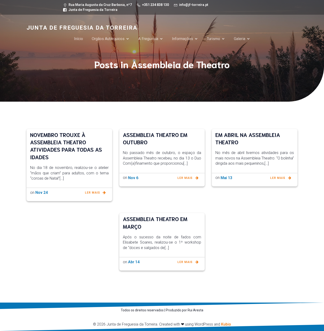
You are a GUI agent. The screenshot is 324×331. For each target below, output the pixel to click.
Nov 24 (41, 192)
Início (78, 38)
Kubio (226, 324)
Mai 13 (226, 178)
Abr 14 (133, 262)
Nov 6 (133, 178)
